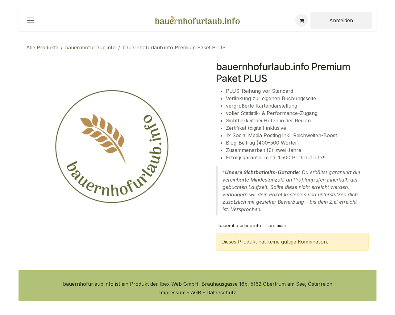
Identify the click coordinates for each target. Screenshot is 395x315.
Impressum (173, 292)
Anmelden (341, 20)
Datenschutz (221, 292)
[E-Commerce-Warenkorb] (301, 20)
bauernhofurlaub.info (90, 47)
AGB (197, 292)
